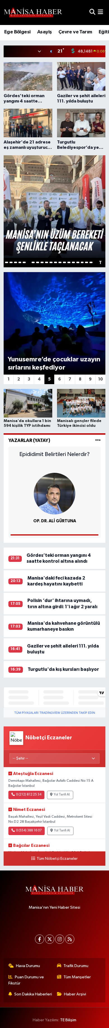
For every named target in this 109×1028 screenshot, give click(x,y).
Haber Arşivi (75, 994)
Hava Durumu (28, 966)
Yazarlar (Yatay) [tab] (29, 440)
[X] (49, 939)
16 (73, 262)
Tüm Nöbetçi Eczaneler (57, 859)
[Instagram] (59, 939)
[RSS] (69, 939)
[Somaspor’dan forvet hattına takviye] (55, 323)
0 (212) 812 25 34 (28, 794)
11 (51, 262)
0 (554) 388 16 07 (29, 830)
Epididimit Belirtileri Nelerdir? (54, 454)
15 (68, 262)
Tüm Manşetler (77, 977)
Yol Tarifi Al (62, 794)
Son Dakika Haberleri (33, 994)
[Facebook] (39, 939)
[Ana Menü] (100, 12)
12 (55, 262)
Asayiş (44, 32)
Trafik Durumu (75, 966)
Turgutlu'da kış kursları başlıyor (63, 669)
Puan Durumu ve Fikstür (26, 980)
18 (82, 262)
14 (64, 262)
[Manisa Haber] (33, 12)
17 (77, 262)
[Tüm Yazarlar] (98, 440)
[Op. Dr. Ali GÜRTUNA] (54, 493)
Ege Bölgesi (17, 32)
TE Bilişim (68, 1020)
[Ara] (92, 12)
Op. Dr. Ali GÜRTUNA (54, 521)
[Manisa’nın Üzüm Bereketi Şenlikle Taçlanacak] (55, 206)
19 (86, 262)
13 (59, 262)
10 (46, 262)
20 (91, 262)
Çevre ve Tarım (75, 32)
